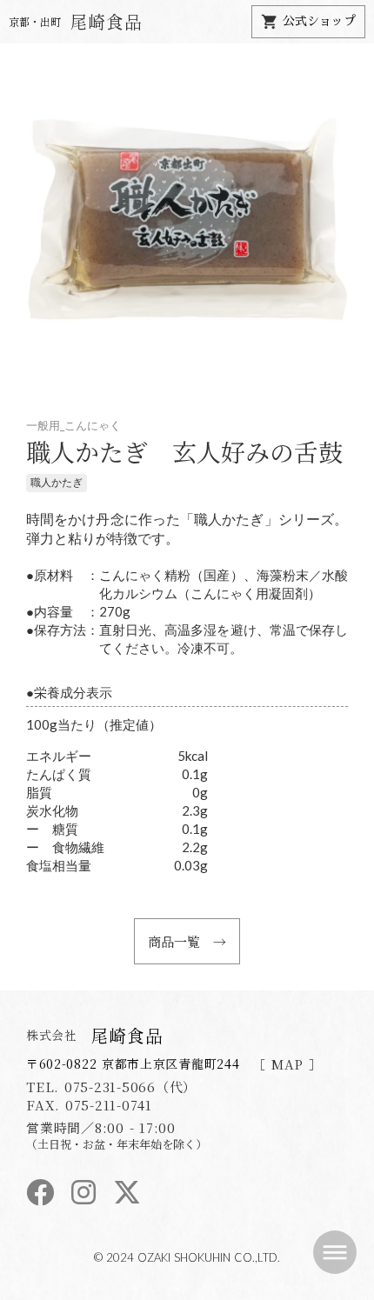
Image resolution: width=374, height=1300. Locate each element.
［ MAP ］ (287, 1064)
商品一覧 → (187, 941)
